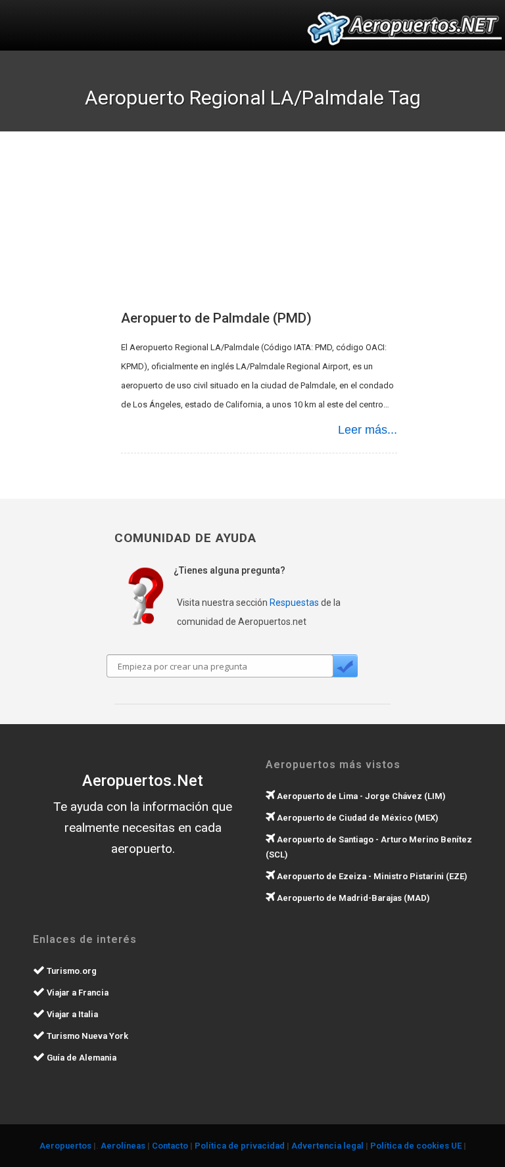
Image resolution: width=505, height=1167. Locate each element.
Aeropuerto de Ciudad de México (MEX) (356, 818)
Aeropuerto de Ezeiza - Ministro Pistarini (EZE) (371, 876)
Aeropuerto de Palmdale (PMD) (216, 318)
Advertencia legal (327, 1146)
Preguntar (344, 665)
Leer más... (367, 429)
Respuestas (294, 602)
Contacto (170, 1146)
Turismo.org (71, 971)
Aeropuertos (65, 1146)
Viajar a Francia (76, 992)
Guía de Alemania (80, 1058)
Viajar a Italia (71, 1014)
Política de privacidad (240, 1146)
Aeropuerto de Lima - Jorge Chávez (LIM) (360, 796)
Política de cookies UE (416, 1146)
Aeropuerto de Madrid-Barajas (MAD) (352, 898)
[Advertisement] (278, 230)
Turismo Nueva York (86, 1036)
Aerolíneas (123, 1146)
